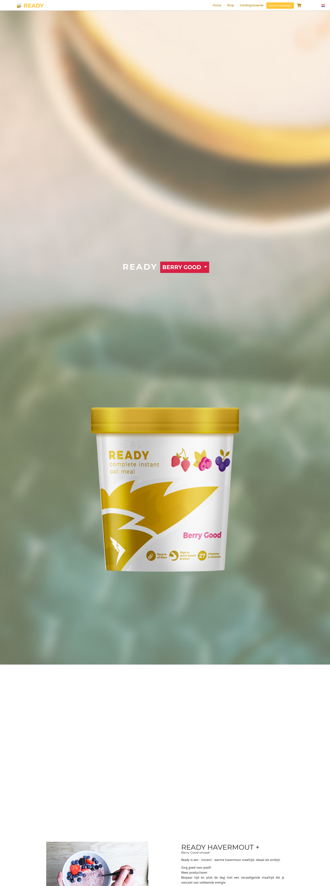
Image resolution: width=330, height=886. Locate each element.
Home (217, 5)
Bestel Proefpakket (280, 5)
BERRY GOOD (182, 267)
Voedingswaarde (252, 5)
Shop (230, 5)
